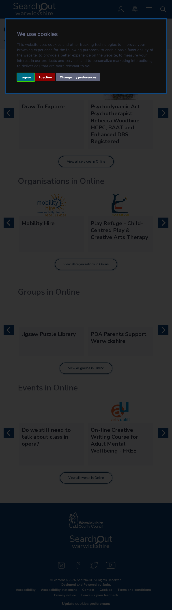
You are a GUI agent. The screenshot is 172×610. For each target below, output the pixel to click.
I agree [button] (26, 77)
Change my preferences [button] (78, 77)
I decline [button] (45, 77)
